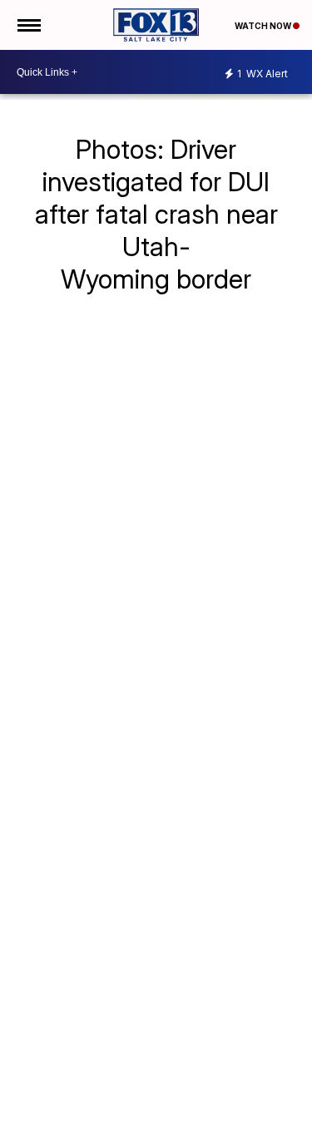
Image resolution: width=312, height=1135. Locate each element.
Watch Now (264, 26)
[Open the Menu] (27, 25)
